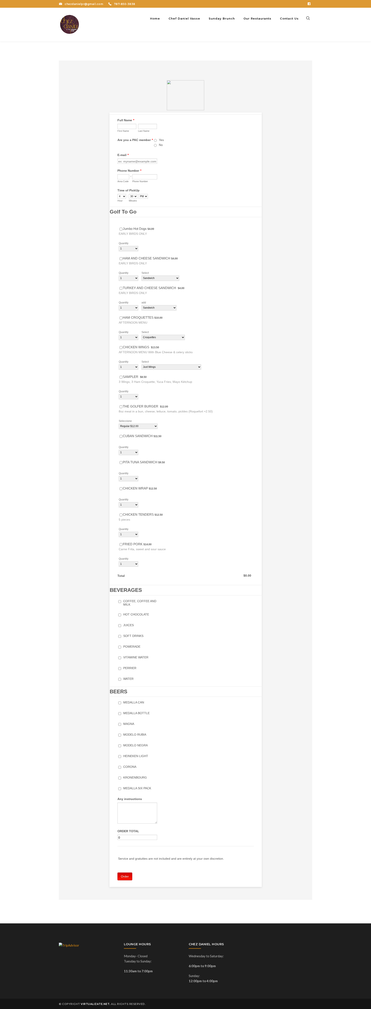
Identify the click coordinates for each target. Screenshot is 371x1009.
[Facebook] (309, 4)
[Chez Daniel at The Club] (69, 24)
